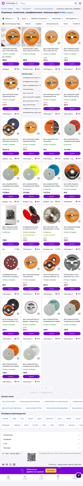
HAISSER (61, 425)
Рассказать (51, 470)
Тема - (10, 453)
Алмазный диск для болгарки (30, 401)
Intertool (5, 419)
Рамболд (17, 425)
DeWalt (68, 419)
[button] (10, 64)
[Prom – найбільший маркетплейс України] (3, 3)
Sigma (39, 419)
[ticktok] (14, 464)
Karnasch (72, 425)
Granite (78, 419)
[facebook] (7, 464)
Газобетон (76, 24)
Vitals (44, 425)
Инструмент (27, 9)
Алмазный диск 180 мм (34, 408)
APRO (14, 419)
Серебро (39, 24)
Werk (52, 425)
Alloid (26, 425)
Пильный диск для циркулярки (57, 408)
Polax (18, 9)
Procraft (35, 425)
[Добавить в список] (18, 43)
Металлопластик (52, 24)
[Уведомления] (80, 3)
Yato (22, 419)
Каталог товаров (7, 9)
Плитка (27, 24)
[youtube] (3, 464)
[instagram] (10, 464)
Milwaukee (6, 425)
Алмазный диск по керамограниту (56, 401)
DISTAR (30, 419)
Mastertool (49, 419)
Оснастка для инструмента (44, 9)
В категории (10, 3)
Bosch (60, 419)
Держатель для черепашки (11, 408)
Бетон (66, 24)
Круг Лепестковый (8, 401)
